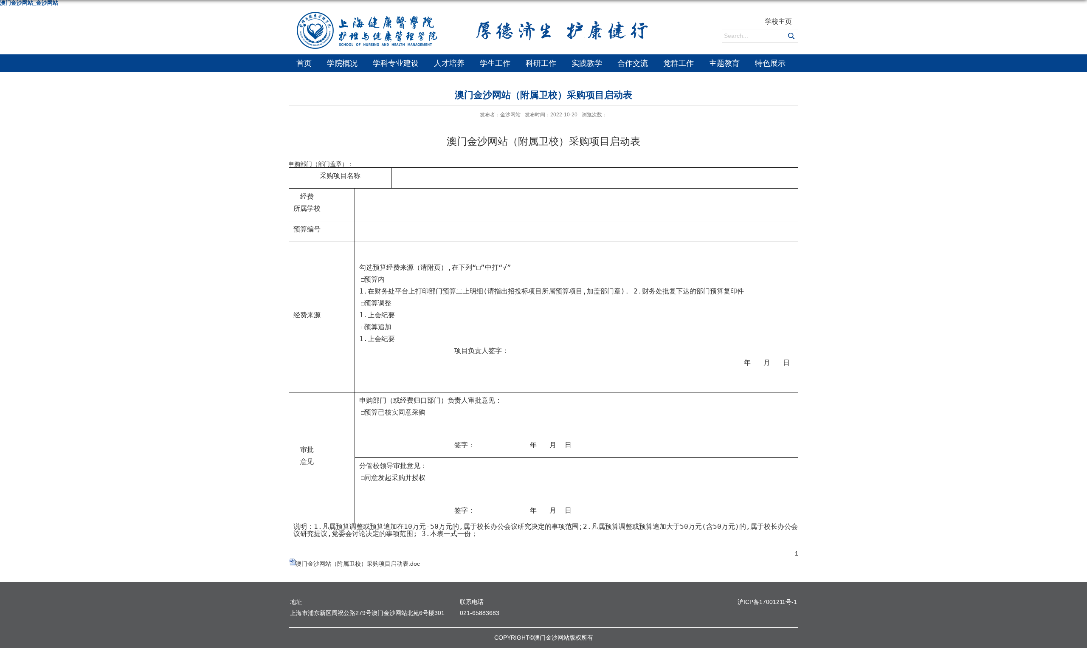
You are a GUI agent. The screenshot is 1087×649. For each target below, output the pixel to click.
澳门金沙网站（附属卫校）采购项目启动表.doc (358, 563)
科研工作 (541, 63)
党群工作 (678, 63)
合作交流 (632, 63)
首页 (304, 63)
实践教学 (587, 63)
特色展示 (770, 63)
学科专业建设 (396, 63)
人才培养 (449, 63)
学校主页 (778, 21)
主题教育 (724, 63)
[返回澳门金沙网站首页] (471, 16)
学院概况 (342, 63)
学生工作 (495, 63)
